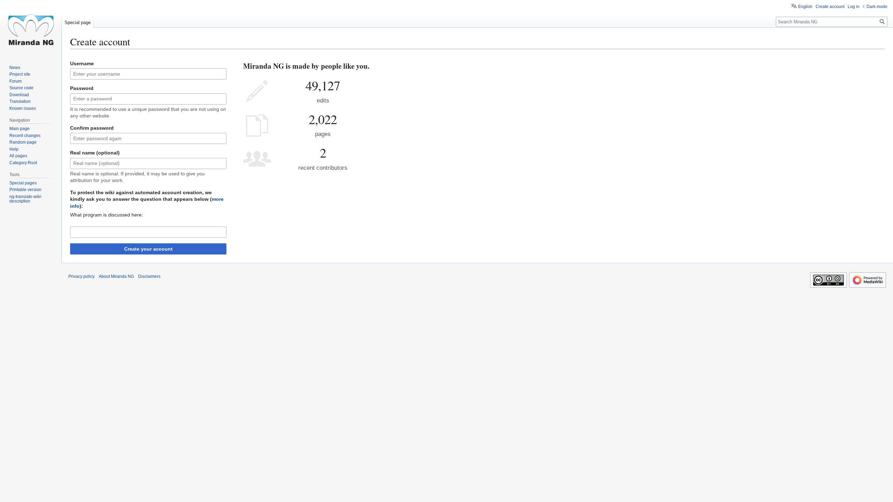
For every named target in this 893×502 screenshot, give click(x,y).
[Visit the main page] (31, 28)
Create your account (148, 249)
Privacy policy (81, 276)
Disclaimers (149, 276)
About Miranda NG (116, 276)
